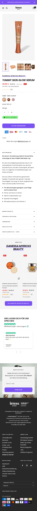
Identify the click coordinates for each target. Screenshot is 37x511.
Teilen (4, 138)
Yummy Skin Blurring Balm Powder (10, 287)
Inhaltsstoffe (7, 226)
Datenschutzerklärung (9, 469)
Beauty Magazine (25, 447)
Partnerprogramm (8, 452)
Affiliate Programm (26, 452)
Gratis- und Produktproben (7, 446)
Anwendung (6, 221)
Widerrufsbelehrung (8, 471)
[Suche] (7, 8)
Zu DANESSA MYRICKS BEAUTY (18, 303)
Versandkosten (15, 86)
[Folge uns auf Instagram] (27, 465)
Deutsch (5, 485)
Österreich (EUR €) (9, 482)
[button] (5, 67)
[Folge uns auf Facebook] (22, 465)
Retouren (5, 440)
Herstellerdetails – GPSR (10, 232)
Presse (4, 450)
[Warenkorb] (34, 8)
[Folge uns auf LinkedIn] (31, 465)
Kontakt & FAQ (7, 443)
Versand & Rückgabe (9, 216)
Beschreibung (7, 152)
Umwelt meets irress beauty (8, 475)
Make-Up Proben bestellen (25, 444)
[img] (19, 324)
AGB (3, 466)
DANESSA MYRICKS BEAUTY (13, 76)
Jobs (21, 450)
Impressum (5, 464)
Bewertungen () (7, 211)
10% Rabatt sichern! (26, 440)
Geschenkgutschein (26, 438)
